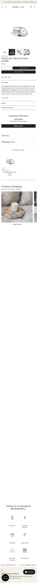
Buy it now (18, 72)
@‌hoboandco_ (18, 508)
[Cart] (34, 7)
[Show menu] (2, 7)
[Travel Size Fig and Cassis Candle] (9, 161)
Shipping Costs (8, 142)
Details (3, 103)
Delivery (5, 136)
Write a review (18, 126)
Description (4, 82)
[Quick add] (3, 168)
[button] (5, 577)
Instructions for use (7, 107)
